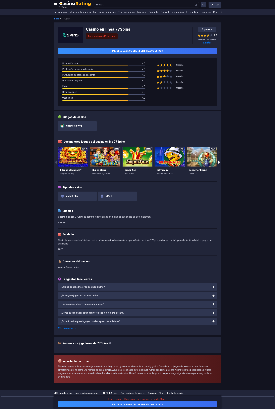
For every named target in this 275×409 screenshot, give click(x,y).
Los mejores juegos (104, 12)
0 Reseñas (207, 42)
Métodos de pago (63, 393)
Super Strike (99, 170)
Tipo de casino (126, 12)
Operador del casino (172, 12)
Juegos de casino (80, 12)
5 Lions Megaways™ (70, 170)
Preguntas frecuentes (198, 12)
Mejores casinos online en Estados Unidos (137, 51)
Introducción (61, 12)
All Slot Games (110, 393)
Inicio (56, 19)
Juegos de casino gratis (87, 393)
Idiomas (142, 12)
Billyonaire (163, 170)
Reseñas (218, 12)
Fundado (154, 12)
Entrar (215, 5)
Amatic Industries (175, 393)
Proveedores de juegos (133, 393)
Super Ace (130, 170)
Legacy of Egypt (198, 170)
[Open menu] (55, 5)
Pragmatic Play (155, 393)
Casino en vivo (74, 125)
